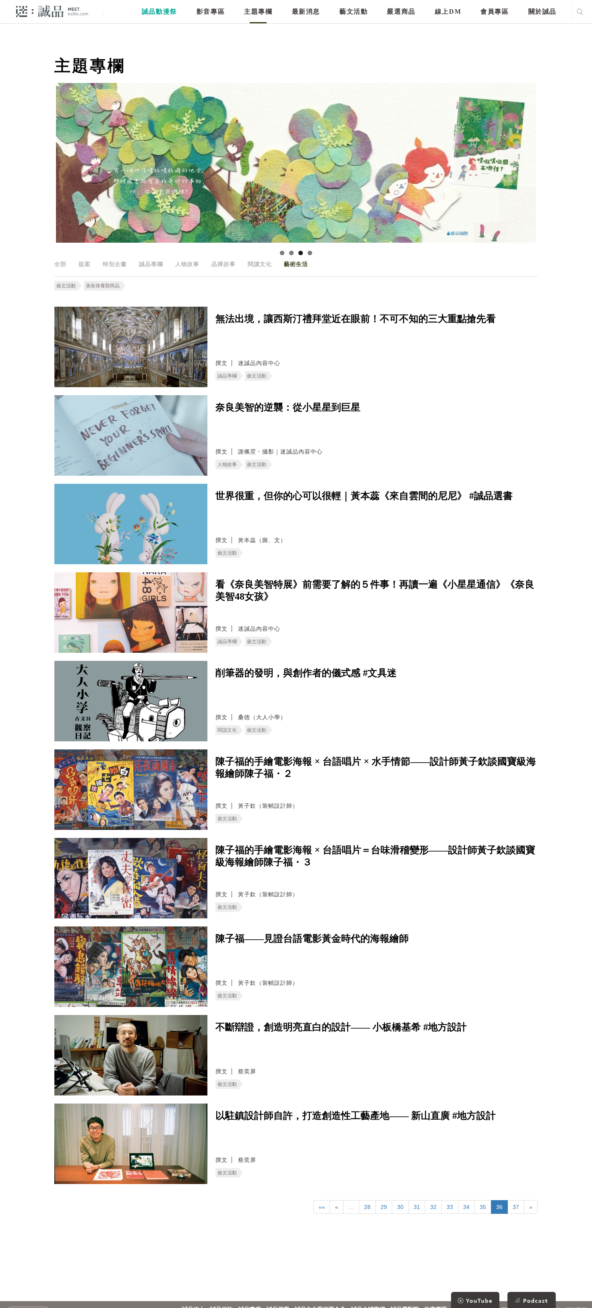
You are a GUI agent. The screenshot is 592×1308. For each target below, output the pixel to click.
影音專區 (211, 11)
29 (384, 1207)
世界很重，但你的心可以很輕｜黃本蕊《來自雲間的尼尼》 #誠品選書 (364, 496)
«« (322, 1207)
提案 (85, 264)
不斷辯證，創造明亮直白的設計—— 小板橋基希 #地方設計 (341, 1027)
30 (400, 1207)
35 (483, 1207)
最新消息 (306, 11)
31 (417, 1207)
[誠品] (52, 11)
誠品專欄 (151, 264)
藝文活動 (353, 11)
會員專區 (494, 11)
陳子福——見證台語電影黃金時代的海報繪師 (312, 938)
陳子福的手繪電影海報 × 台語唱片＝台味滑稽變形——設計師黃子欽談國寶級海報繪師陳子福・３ (375, 856)
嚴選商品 (401, 11)
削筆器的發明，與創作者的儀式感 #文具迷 (306, 673)
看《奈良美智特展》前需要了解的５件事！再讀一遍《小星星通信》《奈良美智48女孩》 (374, 590)
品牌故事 (223, 264)
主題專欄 (258, 11)
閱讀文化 (260, 264)
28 (367, 1207)
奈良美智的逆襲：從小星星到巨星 (287, 407)
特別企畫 (115, 264)
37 (516, 1207)
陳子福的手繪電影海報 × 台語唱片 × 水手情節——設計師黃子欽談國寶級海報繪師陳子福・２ (375, 767)
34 (466, 1207)
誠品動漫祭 (159, 11)
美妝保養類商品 (103, 286)
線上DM (448, 11)
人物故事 (187, 264)
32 (433, 1207)
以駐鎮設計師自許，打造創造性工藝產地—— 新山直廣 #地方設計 (355, 1115)
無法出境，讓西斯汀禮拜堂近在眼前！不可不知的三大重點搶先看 (355, 319)
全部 (60, 264)
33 (450, 1207)
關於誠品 (542, 11)
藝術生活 (296, 264)
